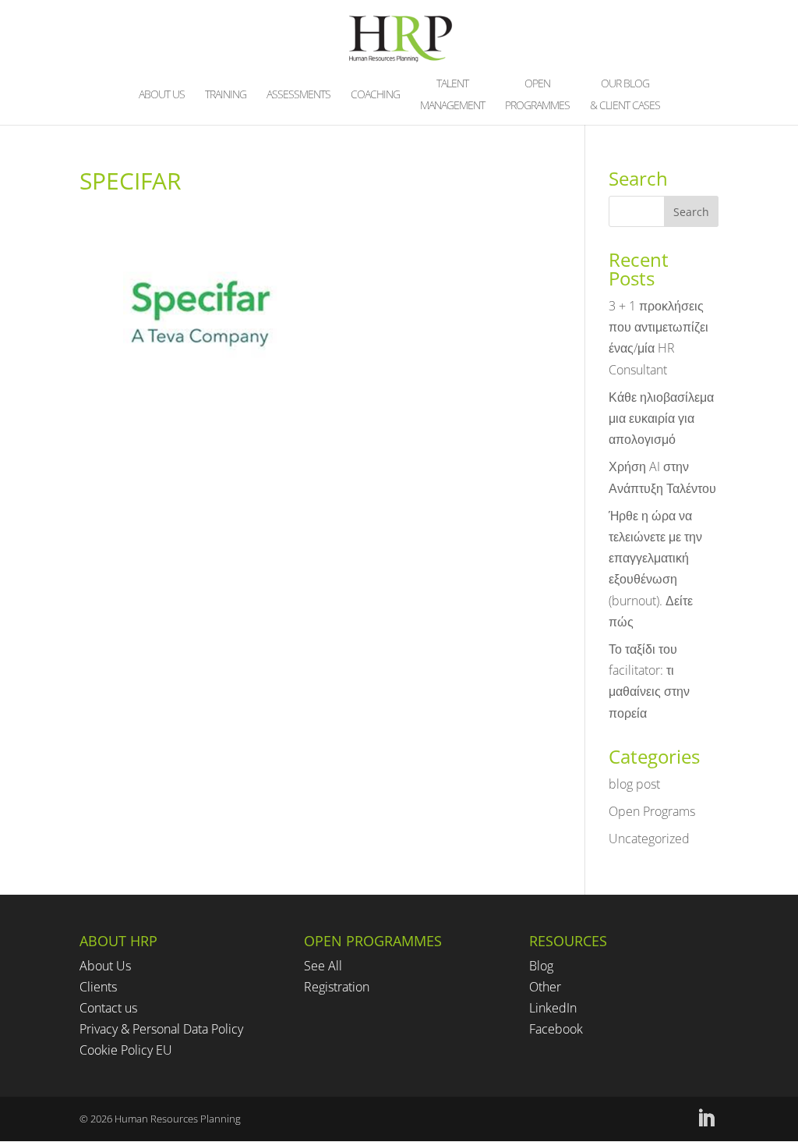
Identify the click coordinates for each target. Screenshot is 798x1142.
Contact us (108, 1007)
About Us (105, 965)
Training (225, 95)
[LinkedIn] (706, 1119)
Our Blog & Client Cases (625, 95)
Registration (336, 986)
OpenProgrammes (537, 95)
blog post (634, 784)
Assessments (298, 95)
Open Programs (652, 811)
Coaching (375, 95)
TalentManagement (452, 95)
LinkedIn (553, 1007)
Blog (541, 965)
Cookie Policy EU (125, 1050)
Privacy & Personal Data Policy (161, 1028)
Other (545, 986)
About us (162, 95)
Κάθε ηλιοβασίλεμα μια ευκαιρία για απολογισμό (661, 418)
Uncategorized (649, 838)
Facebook (556, 1028)
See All (323, 965)
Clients (98, 986)
